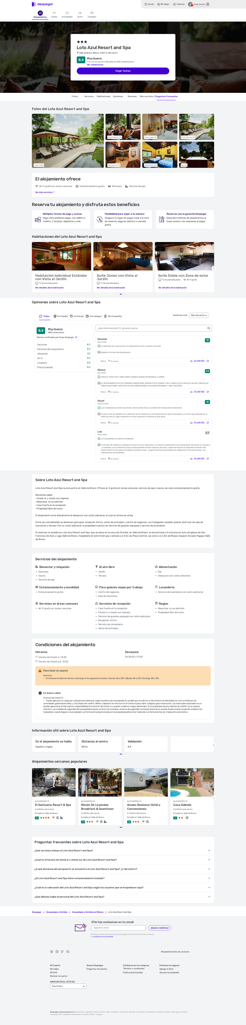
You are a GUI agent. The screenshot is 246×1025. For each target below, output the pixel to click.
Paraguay (54, 1014)
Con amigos (96, 316)
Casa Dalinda (182, 805)
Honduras (160, 1012)
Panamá (184, 1012)
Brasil (102, 1012)
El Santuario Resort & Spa (53, 805)
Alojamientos (40, 17)
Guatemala (150, 1012)
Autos (80, 17)
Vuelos (54, 17)
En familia (63, 316)
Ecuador (132, 1012)
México (168, 1012)
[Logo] (42, 4)
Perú (60, 1014)
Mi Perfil (53, 972)
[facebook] (51, 952)
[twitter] (62, 952)
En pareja (79, 316)
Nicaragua (175, 1012)
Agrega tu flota (166, 969)
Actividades (67, 17)
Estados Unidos (88, 1014)
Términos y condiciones (133, 968)
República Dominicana (72, 1014)
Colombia (114, 1012)
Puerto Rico (79, 1012)
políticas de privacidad (103, 937)
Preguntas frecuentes (97, 969)
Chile (108, 1012)
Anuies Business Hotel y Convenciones (143, 807)
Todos (46, 316)
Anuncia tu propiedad (169, 972)
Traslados (91, 17)
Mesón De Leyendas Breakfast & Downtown (97, 807)
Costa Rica (123, 1012)
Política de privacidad (133, 972)
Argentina (89, 1012)
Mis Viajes (54, 969)
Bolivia (97, 1012)
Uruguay (99, 1014)
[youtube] (67, 952)
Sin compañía (115, 316)
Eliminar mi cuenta (58, 976)
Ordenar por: (180, 315)
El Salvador (140, 1012)
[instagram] (57, 952)
